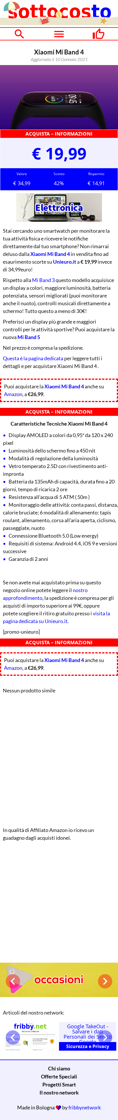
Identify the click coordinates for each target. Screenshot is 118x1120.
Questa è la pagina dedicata (33, 358)
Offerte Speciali (59, 1076)
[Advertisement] (59, 759)
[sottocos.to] (59, 23)
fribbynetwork (84, 1107)
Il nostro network (59, 1092)
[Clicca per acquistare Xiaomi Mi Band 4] (59, 97)
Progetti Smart (59, 1084)
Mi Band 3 (43, 280)
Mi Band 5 (28, 337)
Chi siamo (59, 1068)
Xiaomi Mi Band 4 (50, 254)
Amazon (13, 394)
